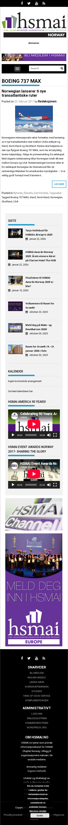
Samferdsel (41, 193)
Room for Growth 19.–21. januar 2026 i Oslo (40, 348)
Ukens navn (36, 682)
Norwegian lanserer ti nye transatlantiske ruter (24, 93)
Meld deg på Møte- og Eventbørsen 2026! (39, 327)
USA (15, 201)
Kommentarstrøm (36, 722)
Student (37, 691)
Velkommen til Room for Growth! (40, 305)
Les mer (59, 184)
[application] (34, 424)
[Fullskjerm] (55, 435)
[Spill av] (13, 435)
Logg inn (36, 713)
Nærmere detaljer (37, 811)
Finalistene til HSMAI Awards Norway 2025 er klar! (39, 282)
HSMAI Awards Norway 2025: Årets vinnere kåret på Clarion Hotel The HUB (41, 256)
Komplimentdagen (36, 700)
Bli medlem (37, 672)
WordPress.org (37, 727)
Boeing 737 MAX (20, 197)
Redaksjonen (47, 101)
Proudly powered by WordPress (21, 814)
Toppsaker (55, 193)
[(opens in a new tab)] (16, 233)
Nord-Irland (43, 197)
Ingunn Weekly (37, 677)
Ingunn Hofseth (37, 771)
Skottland (7, 201)
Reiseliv (28, 193)
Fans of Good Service (36, 695)
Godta (40, 815)
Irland (33, 197)
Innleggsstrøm (37, 718)
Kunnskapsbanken (37, 686)
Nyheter (18, 193)
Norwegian (56, 197)
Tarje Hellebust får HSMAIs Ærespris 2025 (39, 232)
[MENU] (17, 68)
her (30, 391)
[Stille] (49, 435)
